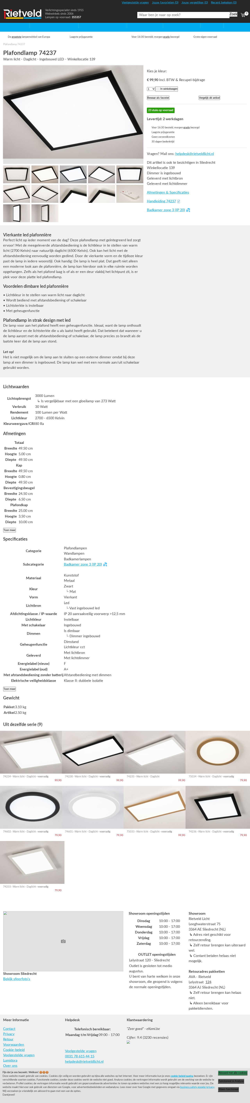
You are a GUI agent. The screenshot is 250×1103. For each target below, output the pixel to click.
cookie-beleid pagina (182, 1076)
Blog (226, 25)
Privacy (8, 1034)
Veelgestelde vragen (19, 1055)
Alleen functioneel (228, 1089)
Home (8, 25)
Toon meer (9, 530)
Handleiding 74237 (161, 201)
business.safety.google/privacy (197, 1087)
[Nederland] (242, 4)
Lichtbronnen (173, 25)
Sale (203, 25)
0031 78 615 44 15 (79, 1056)
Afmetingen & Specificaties (168, 192)
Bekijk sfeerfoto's (16, 979)
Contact (9, 1029)
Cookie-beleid (14, 1050)
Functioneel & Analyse (231, 1081)
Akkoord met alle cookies (232, 1072)
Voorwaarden (13, 1045)
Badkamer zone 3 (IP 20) (166, 210)
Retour (8, 1039)
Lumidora (10, 1060)
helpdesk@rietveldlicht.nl (194, 154)
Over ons (10, 1066)
